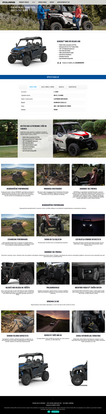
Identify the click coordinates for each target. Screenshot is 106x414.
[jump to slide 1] (52, 391)
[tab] (33, 87)
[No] (104, 410)
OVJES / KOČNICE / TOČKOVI (47, 87)
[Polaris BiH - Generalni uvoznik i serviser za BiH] (9, 2)
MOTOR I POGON (33, 87)
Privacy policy (55, 411)
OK (49, 411)
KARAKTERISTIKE (72, 87)
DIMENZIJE (61, 87)
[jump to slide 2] (53, 391)
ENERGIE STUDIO (56, 405)
